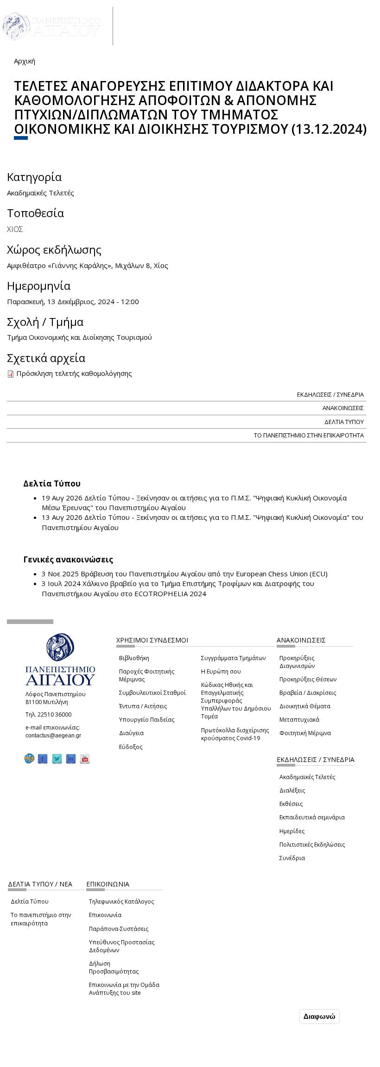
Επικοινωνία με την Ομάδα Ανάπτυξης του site (124, 989)
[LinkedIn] (71, 759)
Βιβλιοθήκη (134, 658)
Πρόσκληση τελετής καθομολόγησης (74, 373)
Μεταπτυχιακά (299, 720)
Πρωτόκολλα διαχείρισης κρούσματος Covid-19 (235, 734)
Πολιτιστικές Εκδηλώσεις (312, 845)
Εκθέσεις (291, 804)
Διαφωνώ (320, 1016)
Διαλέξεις (292, 790)
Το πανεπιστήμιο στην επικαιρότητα (41, 919)
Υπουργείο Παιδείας (146, 720)
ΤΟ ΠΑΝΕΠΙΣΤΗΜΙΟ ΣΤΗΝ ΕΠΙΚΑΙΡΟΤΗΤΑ (309, 435)
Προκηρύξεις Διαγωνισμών (297, 662)
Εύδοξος (130, 747)
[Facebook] (43, 759)
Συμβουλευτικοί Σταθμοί (152, 693)
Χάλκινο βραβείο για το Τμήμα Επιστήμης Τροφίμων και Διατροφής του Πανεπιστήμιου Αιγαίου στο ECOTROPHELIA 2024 (178, 588)
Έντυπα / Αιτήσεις (143, 706)
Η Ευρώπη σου (221, 671)
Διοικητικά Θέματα (304, 706)
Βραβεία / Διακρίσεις (307, 693)
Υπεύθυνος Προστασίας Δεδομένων (121, 946)
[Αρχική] (56, 26)
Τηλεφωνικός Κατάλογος (121, 901)
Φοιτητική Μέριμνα (305, 733)
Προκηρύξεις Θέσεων (307, 679)
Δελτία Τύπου (30, 901)
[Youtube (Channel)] (85, 759)
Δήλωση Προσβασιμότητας (114, 967)
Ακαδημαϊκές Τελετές (307, 777)
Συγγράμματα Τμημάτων (233, 658)
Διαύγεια (131, 733)
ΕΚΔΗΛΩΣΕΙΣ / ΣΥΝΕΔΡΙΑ (330, 394)
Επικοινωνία (105, 915)
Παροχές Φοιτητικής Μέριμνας (146, 675)
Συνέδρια (292, 858)
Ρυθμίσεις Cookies (71, 1059)
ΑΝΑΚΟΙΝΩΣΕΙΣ (343, 408)
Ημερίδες (291, 831)
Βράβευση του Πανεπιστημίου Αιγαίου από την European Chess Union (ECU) (204, 573)
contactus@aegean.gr (56, 735)
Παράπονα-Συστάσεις (118, 929)
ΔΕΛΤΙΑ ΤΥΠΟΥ (344, 422)
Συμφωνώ (278, 1016)
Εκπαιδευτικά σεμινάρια (312, 817)
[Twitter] (57, 759)
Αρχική (24, 60)
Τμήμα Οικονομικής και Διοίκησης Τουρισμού (79, 337)
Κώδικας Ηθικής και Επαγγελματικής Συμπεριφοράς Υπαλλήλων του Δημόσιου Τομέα (236, 701)
